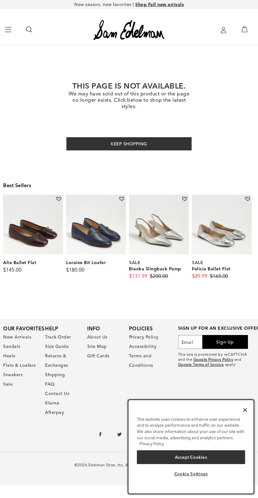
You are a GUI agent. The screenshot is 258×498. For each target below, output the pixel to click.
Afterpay (54, 412)
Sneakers (13, 374)
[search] (29, 32)
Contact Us (57, 393)
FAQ (50, 384)
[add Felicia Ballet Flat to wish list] (247, 199)
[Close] (245, 410)
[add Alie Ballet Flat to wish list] (58, 199)
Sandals (11, 346)
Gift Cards (98, 356)
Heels (9, 356)
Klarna (52, 403)
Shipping (55, 374)
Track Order (58, 337)
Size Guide (57, 346)
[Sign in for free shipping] (223, 30)
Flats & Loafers (19, 365)
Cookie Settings (191, 473)
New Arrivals (17, 337)
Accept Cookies (191, 457)
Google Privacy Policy (213, 359)
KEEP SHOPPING (129, 144)
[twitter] (119, 436)
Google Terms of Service (201, 364)
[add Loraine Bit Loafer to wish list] (121, 199)
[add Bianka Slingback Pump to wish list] (184, 199)
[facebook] (100, 436)
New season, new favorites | (129, 4)
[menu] (8, 32)
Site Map (97, 346)
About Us (97, 337)
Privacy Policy (144, 337)
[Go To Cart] (244, 29)
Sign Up (225, 342)
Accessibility (143, 346)
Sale (8, 384)
